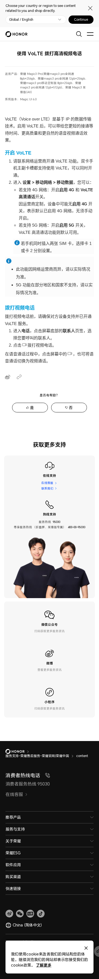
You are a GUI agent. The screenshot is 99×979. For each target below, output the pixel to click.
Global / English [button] (21, 20)
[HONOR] (19, 751)
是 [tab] (32, 407)
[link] (9, 914)
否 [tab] (71, 407)
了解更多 (43, 965)
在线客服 (47, 483)
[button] (20, 914)
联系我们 (47, 488)
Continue (81, 20)
